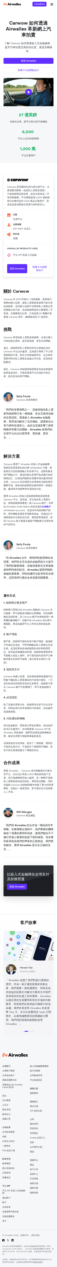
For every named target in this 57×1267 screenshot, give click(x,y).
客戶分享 (34, 1169)
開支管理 (6, 1109)
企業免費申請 (39, 4)
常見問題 (34, 1178)
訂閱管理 (6, 1173)
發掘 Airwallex (28, 60)
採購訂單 (6, 1119)
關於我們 (34, 1124)
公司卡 (5, 1105)
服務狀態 (34, 1192)
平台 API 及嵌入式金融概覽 (13, 1192)
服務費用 (34, 1093)
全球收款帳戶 (8, 1075)
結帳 (4, 1136)
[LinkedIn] (12, 1240)
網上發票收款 (8, 1168)
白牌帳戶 (46, 506)
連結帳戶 (6, 1198)
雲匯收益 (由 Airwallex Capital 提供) (12, 1086)
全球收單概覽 (8, 1132)
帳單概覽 (6, 1163)
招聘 (32, 1142)
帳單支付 (6, 1114)
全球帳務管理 (36, 1075)
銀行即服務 (35, 1070)
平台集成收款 (36, 1080)
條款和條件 (38, 1262)
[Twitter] (8, 1240)
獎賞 (32, 1151)
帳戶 (4, 1202)
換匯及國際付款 (9, 1080)
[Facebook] (3, 1240)
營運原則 (34, 1128)
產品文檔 (34, 1106)
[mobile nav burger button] (51, 4)
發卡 (4, 1221)
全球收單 (6, 1207)
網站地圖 (35, 1235)
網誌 (32, 1165)
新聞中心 (34, 1174)
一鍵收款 (6, 1146)
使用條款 (34, 1133)
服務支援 (34, 1183)
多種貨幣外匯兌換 (10, 1211)
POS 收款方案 (8, 1150)
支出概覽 (6, 1100)
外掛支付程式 (8, 1141)
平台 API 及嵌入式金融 (25, 254)
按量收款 (6, 1177)
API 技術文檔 (36, 1111)
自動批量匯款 (8, 1216)
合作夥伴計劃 (36, 1147)
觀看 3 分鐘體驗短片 (28, 70)
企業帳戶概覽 (8, 1070)
